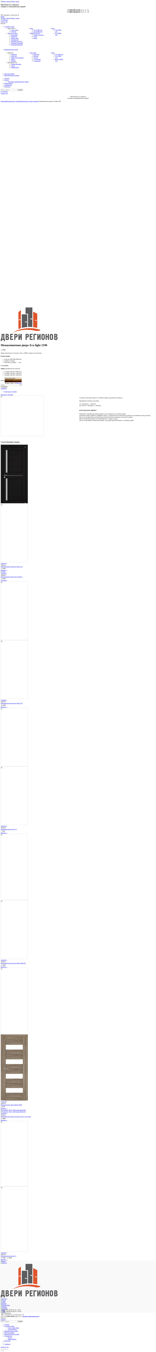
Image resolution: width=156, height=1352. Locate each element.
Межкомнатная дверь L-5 (8, 1256)
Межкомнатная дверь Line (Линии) (11, 577)
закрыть (3, 1319)
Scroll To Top (5, 1347)
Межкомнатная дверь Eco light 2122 (12, 703)
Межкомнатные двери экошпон (29, 101)
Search (20, 90)
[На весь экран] (5, 1349)
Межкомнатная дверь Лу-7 (9, 829)
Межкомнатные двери (12, 101)
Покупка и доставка (10, 391)
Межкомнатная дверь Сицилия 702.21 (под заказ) (16, 1116)
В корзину (4, 387)
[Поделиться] (3, 1349)
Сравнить (4, 388)
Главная (3, 101)
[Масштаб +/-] (7, 1349)
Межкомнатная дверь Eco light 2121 (12, 566)
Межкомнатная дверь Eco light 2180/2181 (13, 963)
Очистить (19, 383)
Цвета (3, 380)
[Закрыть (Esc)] (1, 1349)
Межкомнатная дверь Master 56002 (11, 1105)
